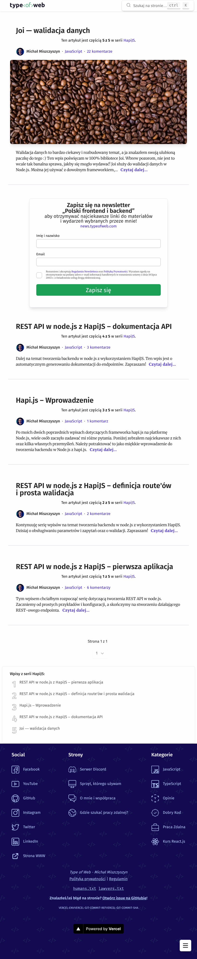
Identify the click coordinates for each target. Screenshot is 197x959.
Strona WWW (34, 856)
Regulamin (118, 879)
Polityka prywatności (87, 879)
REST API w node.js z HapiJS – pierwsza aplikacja (61, 682)
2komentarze (99, 514)
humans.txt (84, 888)
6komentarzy (99, 587)
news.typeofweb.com (98, 226)
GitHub (29, 798)
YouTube (30, 784)
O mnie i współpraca (98, 798)
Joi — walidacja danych (39, 728)
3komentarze (99, 347)
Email (40, 254)
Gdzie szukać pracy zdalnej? (104, 812)
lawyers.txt (111, 888)
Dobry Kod (172, 812)
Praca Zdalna (174, 827)
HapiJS (129, 40)
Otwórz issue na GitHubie (125, 898)
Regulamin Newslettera (85, 271)
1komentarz (97, 421)
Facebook (31, 769)
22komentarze (99, 51)
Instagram (32, 812)
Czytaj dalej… (134, 170)
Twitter (29, 827)
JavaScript (73, 51)
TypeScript (172, 784)
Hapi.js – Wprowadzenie (40, 705)
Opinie (168, 798)
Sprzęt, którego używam (100, 784)
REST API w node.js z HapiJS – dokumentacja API (61, 717)
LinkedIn (30, 841)
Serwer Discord (93, 769)
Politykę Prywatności (116, 271)
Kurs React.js (174, 841)
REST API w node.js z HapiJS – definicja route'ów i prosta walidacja (76, 694)
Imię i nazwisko (48, 236)
